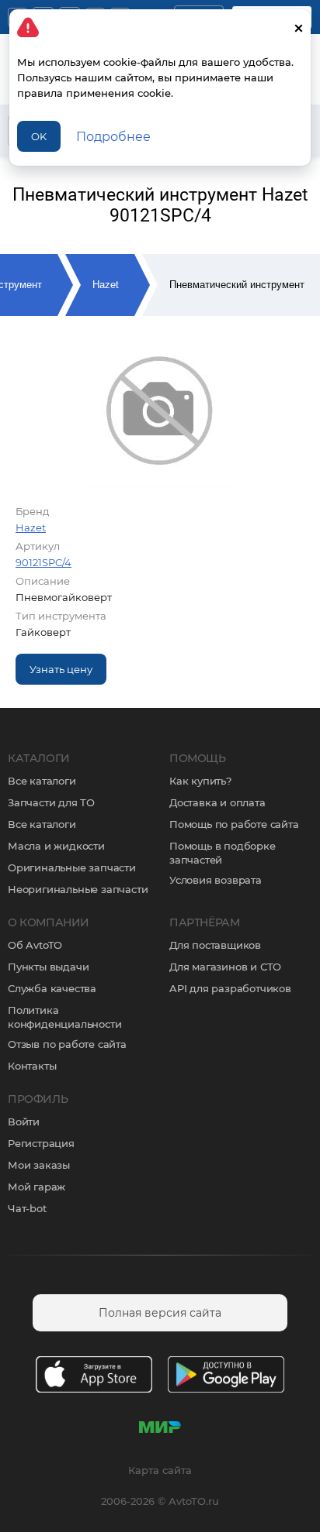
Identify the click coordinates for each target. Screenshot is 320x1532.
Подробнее (113, 136)
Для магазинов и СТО (225, 966)
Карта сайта (160, 1470)
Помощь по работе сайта (234, 824)
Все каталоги (42, 781)
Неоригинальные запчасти (78, 889)
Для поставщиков (215, 945)
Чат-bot (27, 1208)
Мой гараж (36, 1186)
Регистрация (41, 1143)
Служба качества (52, 988)
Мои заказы (39, 1165)
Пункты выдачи (48, 966)
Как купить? (200, 781)
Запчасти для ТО (51, 802)
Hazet (105, 284)
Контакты (32, 1066)
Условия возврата (215, 880)
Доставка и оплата (217, 802)
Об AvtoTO (35, 945)
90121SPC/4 (43, 562)
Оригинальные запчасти (72, 867)
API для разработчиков (230, 988)
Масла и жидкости (56, 846)
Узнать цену (61, 669)
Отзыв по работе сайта (67, 1044)
